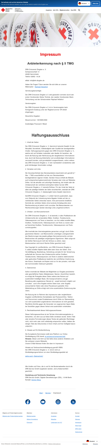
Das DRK (73, 10)
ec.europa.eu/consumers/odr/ (55, 336)
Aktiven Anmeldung (32, 419)
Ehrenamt (29, 422)
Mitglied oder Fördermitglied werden (13, 416)
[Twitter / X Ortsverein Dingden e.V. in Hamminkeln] (73, 401)
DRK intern (78, 429)
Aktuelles (53, 419)
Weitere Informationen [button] (54, 444)
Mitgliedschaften (65, 10)
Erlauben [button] (95, 444)
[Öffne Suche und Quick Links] (79, 10)
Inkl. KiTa (55, 10)
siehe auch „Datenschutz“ (34, 356)
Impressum (78, 422)
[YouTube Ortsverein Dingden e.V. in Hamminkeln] (42, 401)
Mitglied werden (31, 416)
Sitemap (77, 419)
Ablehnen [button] (85, 444)
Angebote (49, 10)
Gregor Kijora (36, 380)
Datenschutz (78, 432)
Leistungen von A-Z (56, 422)
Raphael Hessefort (41, 87)
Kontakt (77, 416)
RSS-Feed (78, 426)
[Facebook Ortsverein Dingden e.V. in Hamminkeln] (27, 401)
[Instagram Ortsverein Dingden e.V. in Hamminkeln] (58, 401)
